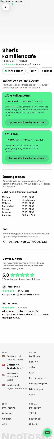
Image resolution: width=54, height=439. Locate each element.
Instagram (35, 407)
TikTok (33, 413)
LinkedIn (33, 424)
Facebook (34, 418)
